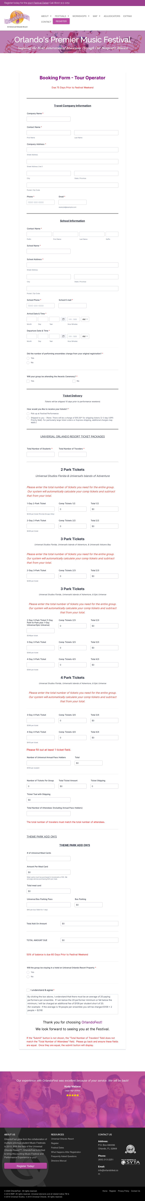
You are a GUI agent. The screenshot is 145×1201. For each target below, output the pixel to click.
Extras (127, 16)
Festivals (60, 16)
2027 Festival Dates (38, 3)
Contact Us (135, 1190)
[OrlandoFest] (17, 17)
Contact (46, 21)
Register (61, 21)
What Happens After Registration (66, 1151)
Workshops (79, 16)
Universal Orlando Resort (62, 1138)
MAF (95, 16)
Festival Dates (57, 1147)
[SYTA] (130, 1162)
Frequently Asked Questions (63, 1156)
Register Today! (25, 1166)
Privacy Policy (123, 1190)
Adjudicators (112, 16)
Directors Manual (58, 1160)
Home (105, 1190)
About (45, 16)
